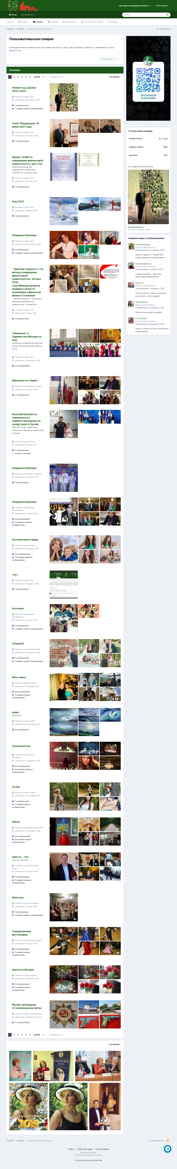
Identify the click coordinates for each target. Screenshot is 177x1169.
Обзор (14, 15)
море (15, 712)
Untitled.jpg (16, 1075)
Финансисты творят (25, 380)
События (54, 22)
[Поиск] (167, 15)
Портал (10, 22)
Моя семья (19, 677)
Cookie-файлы (102, 1149)
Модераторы (70, 22)
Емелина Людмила (60, 1124)
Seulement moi (21, 746)
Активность (29, 15)
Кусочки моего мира (25, 539)
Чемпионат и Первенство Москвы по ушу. (26, 336)
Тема (71, 1149)
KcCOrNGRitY (141, 318)
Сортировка (114, 77)
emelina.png (40, 1075)
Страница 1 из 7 (56, 77)
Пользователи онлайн (93, 22)
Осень (16, 786)
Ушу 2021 (18, 201)
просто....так (20, 856)
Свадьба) (18, 643)
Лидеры (114, 22)
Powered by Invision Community (88, 1155)
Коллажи (18, 608)
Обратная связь (85, 1149)
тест (15, 574)
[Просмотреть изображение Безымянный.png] (148, 197)
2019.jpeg (15, 1124)
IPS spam (79, 1160)
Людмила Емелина (24, 235)
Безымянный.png (135, 227)
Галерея (39, 22)
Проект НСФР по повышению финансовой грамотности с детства (27, 160)
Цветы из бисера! (23, 969)
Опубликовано (150, 250)
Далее (37, 77)
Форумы (24, 22)
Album (16, 821)
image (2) (139, 283)
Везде (158, 15)
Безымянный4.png (143, 264)
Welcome (18, 897)
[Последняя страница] (43, 77)
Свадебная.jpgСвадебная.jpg (105, 1124)
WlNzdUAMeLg (141, 302)
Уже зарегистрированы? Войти (134, 6)
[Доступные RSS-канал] (168, 1141)
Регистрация (162, 5)
